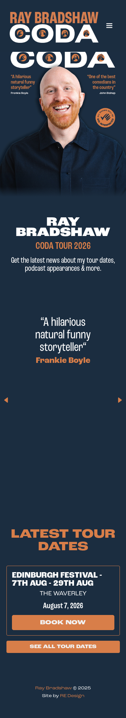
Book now (63, 622)
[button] (109, 25)
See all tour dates (63, 646)
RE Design (72, 695)
